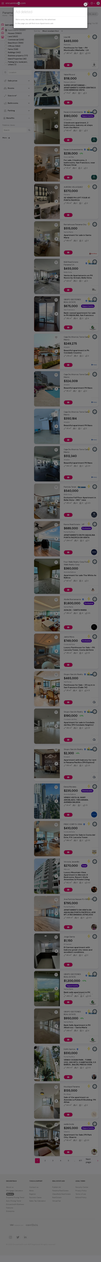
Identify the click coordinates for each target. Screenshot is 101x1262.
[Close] (85, 5)
